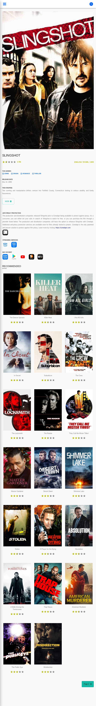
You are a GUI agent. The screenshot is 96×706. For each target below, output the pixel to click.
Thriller (37, 173)
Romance (26, 173)
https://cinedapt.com (63, 228)
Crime (6, 173)
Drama (15, 173)
